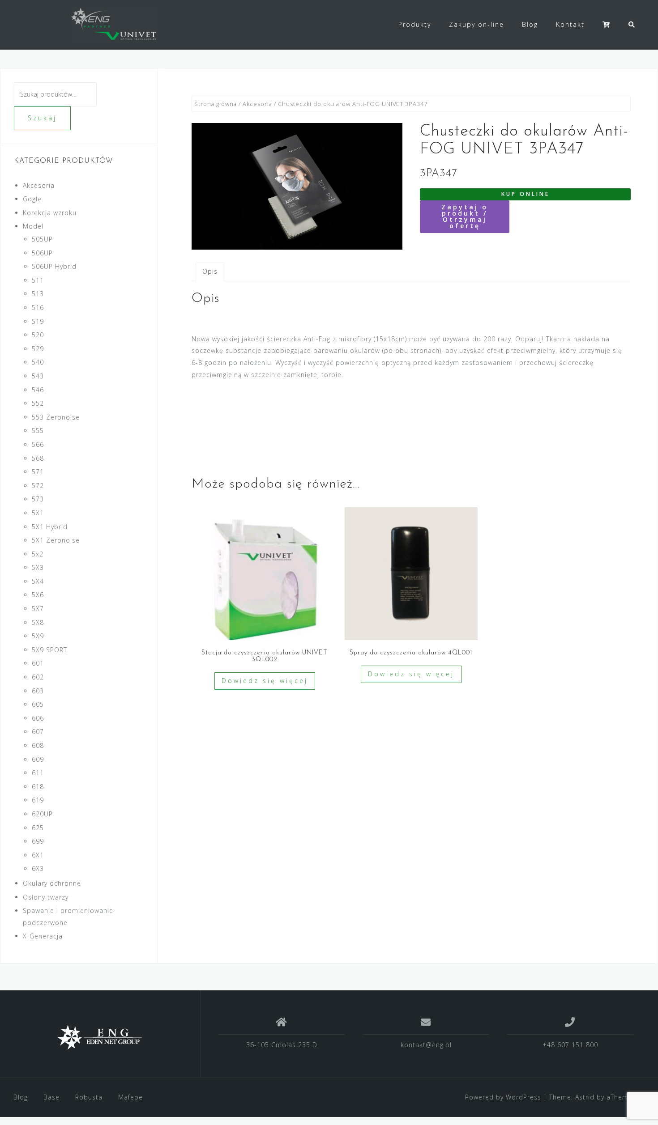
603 (38, 691)
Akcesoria (257, 104)
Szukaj (42, 118)
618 (38, 786)
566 (38, 444)
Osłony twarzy (45, 897)
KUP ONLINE (525, 194)
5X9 (38, 636)
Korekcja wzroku (50, 212)
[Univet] (100, 1037)
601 (38, 663)
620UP (42, 814)
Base (51, 1097)
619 (38, 800)
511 (38, 280)
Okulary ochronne (52, 883)
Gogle (32, 199)
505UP (42, 239)
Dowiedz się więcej (265, 680)
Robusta (89, 1097)
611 (38, 772)
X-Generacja (43, 936)
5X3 (38, 567)
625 (38, 828)
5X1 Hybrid (50, 526)
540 (38, 362)
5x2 (37, 554)
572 (38, 485)
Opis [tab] (210, 271)
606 (38, 718)
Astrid (584, 1097)
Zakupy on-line (476, 24)
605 (38, 704)
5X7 (38, 608)
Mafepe (130, 1097)
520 (38, 335)
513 (38, 293)
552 (38, 403)
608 (38, 745)
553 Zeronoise (56, 417)
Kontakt (570, 24)
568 (38, 458)
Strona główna (215, 104)
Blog (530, 24)
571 (38, 471)
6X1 (38, 855)
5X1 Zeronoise (56, 540)
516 (38, 307)
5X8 (38, 622)
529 (38, 348)
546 (38, 390)
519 (38, 321)
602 (38, 677)
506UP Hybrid (54, 266)
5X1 (38, 513)
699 (38, 841)
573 (38, 499)
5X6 (38, 594)
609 (38, 759)
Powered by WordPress (503, 1097)
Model (33, 226)
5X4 (38, 581)
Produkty (414, 24)
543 (38, 376)
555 (38, 430)
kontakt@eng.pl (426, 1044)
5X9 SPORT (49, 649)
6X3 (38, 868)
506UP (42, 253)
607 (38, 731)
